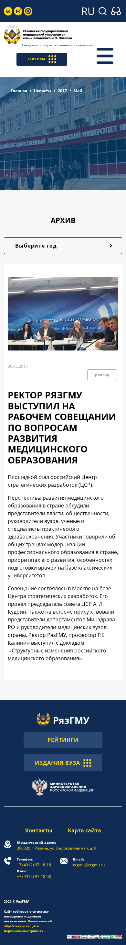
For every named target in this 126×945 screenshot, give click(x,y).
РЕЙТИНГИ (63, 739)
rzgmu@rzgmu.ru (89, 862)
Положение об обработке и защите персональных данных (28, 926)
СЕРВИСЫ (36, 59)
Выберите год (36, 245)
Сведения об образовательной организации (57, 45)
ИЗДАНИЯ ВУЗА (57, 762)
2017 (62, 91)
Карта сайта (84, 830)
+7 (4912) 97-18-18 (34, 862)
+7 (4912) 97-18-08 (34, 874)
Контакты (38, 830)
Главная (19, 91)
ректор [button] (102, 374)
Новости (42, 91)
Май (78, 91)
